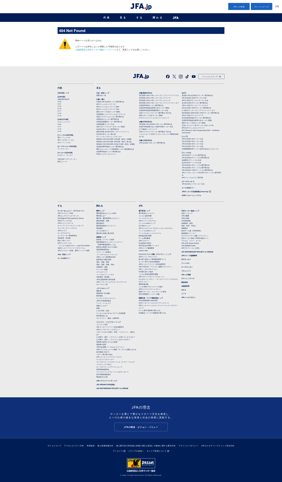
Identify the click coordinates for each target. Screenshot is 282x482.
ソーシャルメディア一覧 (211, 76)
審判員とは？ (101, 215)
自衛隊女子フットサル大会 (191, 160)
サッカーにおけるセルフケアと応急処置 (110, 313)
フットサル (185, 263)
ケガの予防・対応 (102, 310)
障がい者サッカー (64, 240)
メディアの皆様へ (136, 451)
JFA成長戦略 (186, 220)
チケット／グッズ (187, 278)
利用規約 (91, 445)
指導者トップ (101, 237)
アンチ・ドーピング (103, 303)
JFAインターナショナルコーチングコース (111, 282)
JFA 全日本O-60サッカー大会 (192, 144)
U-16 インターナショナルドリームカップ (154, 118)
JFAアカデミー (144, 240)
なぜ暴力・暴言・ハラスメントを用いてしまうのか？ (115, 337)
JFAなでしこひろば (65, 220)
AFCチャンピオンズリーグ (106, 104)
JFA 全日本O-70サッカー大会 (192, 146)
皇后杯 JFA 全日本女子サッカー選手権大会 (197, 95)
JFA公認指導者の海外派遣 (105, 279)
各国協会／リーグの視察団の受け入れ (152, 313)
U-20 (59, 124)
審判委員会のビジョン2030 (106, 213)
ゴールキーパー (102, 272)
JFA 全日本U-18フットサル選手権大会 (196, 165)
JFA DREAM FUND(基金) (105, 384)
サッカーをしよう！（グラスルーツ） (71, 211)
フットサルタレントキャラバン (150, 233)
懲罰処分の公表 (102, 377)
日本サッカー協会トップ (190, 211)
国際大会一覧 (101, 95)
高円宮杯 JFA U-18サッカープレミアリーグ (155, 98)
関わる (158, 17)
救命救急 (99, 295)
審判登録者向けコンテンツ (106, 225)
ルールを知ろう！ (188, 188)
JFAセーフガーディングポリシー (108, 329)
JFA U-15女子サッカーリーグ (192, 115)
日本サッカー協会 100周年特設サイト (195, 238)
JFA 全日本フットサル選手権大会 (194, 155)
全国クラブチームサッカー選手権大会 (110, 116)
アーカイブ (118, 451)
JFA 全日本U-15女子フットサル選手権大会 (197, 170)
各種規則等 (185, 286)
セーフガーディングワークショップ (109, 367)
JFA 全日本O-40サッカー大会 (192, 139)
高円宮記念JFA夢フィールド (149, 245)
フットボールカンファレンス (106, 254)
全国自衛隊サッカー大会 (105, 124)
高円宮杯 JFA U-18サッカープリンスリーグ (155, 100)
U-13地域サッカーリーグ (148, 129)
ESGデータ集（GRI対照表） (191, 230)
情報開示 (184, 228)
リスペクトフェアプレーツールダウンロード (112, 372)
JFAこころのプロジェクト (148, 269)
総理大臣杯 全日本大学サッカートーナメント (112, 131)
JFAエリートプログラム (147, 220)
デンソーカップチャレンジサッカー (109, 136)
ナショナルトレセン (146, 218)
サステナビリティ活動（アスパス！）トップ (155, 254)
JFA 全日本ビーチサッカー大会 (193, 184)
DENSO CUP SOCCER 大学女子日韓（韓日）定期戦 (115, 144)
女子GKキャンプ (145, 225)
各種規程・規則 (187, 223)
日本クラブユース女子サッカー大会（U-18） (198, 125)
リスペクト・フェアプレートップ (108, 322)
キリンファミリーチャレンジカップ (70, 225)
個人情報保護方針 (105, 445)
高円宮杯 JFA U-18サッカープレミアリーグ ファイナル (159, 95)
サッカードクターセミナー (106, 298)
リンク (183, 293)
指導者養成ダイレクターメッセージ (109, 242)
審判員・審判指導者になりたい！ (108, 218)
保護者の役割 (101, 344)
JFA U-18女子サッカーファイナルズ (195, 105)
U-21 (59, 104)
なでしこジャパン (64, 121)
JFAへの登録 (239, 6)
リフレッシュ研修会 (103, 252)
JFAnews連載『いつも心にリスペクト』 (111, 347)
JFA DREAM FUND (188, 245)
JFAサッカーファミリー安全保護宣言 (152, 264)
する (139, 17)
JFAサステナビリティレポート (150, 289)
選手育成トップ (144, 211)
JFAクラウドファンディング (106, 381)
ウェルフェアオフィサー (105, 359)
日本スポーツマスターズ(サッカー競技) (110, 126)
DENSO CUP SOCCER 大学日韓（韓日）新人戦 (113, 141)
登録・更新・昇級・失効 (105, 264)
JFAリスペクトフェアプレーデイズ (109, 357)
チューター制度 (102, 269)
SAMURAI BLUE (63, 99)
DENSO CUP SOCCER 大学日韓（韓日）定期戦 (113, 139)
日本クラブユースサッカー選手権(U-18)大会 (155, 113)
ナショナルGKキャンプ (147, 223)
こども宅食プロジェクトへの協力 (151, 286)
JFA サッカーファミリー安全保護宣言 (110, 327)
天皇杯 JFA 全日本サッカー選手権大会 (110, 101)
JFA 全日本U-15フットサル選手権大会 (196, 167)
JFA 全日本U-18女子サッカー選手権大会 (196, 108)
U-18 (59, 108)
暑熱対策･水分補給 (103, 293)
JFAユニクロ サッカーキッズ (68, 215)
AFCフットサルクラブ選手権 (192, 177)
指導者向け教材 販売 (103, 259)
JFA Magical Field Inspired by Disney (71, 218)
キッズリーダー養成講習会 (67, 235)
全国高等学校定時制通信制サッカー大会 (153, 110)
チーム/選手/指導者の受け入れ (150, 310)
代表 (106, 17)
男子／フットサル (64, 137)
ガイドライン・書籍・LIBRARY (107, 318)
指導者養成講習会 (102, 249)
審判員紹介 (100, 223)
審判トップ (100, 211)
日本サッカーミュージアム (191, 195)
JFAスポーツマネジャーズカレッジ (151, 276)
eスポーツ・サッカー (65, 155)
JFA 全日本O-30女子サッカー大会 (194, 98)
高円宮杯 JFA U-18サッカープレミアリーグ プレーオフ (159, 103)
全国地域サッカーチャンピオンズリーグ (110, 114)
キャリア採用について (157, 451)
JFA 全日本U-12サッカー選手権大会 (152, 142)
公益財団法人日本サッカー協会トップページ (95, 49)
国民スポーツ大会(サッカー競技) (108, 111)
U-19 (59, 106)
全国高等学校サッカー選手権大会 (151, 105)
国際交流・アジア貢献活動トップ (151, 298)
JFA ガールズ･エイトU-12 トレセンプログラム (156, 228)
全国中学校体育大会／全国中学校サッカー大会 (156, 126)
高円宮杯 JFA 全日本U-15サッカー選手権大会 (155, 124)
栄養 (98, 308)
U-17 (59, 111)
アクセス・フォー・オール (191, 240)
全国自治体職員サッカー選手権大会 (109, 121)
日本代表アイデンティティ (67, 159)
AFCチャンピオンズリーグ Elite (107, 106)
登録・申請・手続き (188, 225)
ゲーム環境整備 (144, 238)
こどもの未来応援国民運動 (148, 274)
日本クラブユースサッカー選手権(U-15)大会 (155, 131)
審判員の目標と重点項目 (105, 233)
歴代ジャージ (62, 161)
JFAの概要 (185, 215)
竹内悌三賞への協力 (146, 271)
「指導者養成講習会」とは (106, 244)
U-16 (59, 113)
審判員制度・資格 (102, 220)
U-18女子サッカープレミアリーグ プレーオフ (198, 110)
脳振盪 (98, 290)
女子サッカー (186, 259)
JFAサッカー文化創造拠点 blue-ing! (195, 191)
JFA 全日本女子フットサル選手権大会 (195, 157)
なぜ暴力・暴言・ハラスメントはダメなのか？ (113, 339)
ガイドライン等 (102, 284)
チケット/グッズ (261, 6)
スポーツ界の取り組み (104, 354)
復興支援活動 (143, 284)
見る (123, 17)
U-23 (59, 101)
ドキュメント (186, 271)
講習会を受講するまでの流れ (106, 247)
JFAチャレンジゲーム (65, 223)
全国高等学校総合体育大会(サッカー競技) (154, 108)
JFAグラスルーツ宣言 (65, 213)
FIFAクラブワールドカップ (106, 154)
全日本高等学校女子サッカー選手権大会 (196, 118)
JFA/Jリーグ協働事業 (146, 248)
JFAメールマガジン (188, 297)
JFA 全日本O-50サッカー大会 (192, 141)
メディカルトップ (102, 288)
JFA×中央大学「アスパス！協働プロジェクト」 (156, 266)
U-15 (59, 115)
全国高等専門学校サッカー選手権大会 (110, 146)
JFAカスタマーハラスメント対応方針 (217, 445)
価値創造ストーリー (188, 233)
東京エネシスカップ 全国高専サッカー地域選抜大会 (115, 149)
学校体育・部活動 (64, 238)
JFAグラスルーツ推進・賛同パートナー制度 (73, 250)
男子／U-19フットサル (66, 140)
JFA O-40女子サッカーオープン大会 (195, 100)
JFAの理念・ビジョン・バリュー (141, 426)
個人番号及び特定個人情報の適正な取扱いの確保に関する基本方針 (146, 445)
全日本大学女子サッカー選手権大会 (195, 103)
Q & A (183, 290)
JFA (141, 205)
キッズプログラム (64, 233)
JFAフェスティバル (65, 243)
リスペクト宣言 (102, 324)
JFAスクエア (62, 230)
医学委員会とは (102, 315)
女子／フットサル (64, 142)
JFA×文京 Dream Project (190, 243)
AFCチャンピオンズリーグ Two (107, 109)
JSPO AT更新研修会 (103, 300)
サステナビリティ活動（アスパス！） (195, 235)
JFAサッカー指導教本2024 (106, 257)
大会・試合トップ (102, 93)
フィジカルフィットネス (105, 274)
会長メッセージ (187, 213)
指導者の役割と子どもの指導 (106, 342)
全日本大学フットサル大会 (191, 162)
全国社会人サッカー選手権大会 (107, 119)
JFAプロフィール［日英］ (190, 248)
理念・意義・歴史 (102, 262)
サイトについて (55, 445)
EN (277, 6)
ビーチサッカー (63, 149)
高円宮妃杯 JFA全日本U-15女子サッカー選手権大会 (200, 113)
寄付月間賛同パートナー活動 (149, 294)
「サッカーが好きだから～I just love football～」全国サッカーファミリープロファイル (75, 246)
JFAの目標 (185, 218)
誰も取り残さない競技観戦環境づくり (152, 259)
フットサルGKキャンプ (147, 230)
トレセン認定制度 (145, 215)
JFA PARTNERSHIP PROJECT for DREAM (112, 388)
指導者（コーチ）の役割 (105, 239)
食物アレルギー (102, 305)
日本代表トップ (63, 93)
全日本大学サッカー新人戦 (106, 134)
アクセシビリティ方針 (74, 445)
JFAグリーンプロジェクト (148, 256)
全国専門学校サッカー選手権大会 (108, 151)
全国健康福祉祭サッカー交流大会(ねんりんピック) (200, 149)
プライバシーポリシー (188, 445)
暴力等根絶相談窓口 (103, 374)
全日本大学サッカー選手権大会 (107, 129)
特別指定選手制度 (145, 235)
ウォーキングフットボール (67, 228)
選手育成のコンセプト (147, 213)
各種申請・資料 (102, 267)
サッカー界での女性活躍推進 (149, 261)
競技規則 (99, 228)
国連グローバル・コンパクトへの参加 (152, 291)
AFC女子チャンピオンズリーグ (193, 128)
